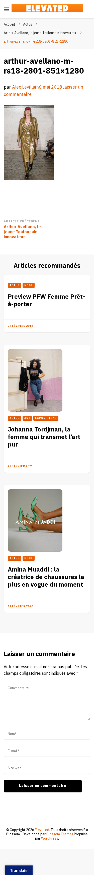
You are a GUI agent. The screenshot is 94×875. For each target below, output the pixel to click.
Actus (27, 24)
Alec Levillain (25, 87)
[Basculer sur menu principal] (6, 9)
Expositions (46, 418)
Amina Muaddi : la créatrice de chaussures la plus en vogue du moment (46, 577)
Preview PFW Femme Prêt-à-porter (46, 300)
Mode (28, 285)
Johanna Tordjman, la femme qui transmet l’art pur (44, 437)
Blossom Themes (59, 834)
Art (27, 418)
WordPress (49, 838)
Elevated (42, 830)
